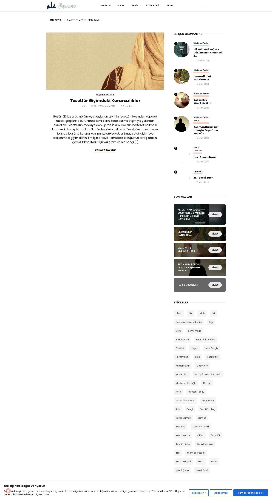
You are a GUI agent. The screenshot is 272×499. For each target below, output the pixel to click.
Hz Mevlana (182, 356)
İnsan (214, 461)
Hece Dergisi (211, 348)
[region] (136, 490)
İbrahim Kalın (183, 444)
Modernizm (182, 374)
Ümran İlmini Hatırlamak (202, 78)
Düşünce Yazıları (105, 95)
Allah (202, 313)
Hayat (194, 348)
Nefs (178, 391)
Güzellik (180, 348)
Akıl (190, 313)
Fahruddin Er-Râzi (205, 339)
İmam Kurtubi (183, 461)
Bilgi (211, 322)
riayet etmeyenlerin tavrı (83, 20)
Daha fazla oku (105, 150)
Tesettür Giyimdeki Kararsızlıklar (105, 100)
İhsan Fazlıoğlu (205, 444)
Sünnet (202, 418)
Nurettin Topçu (196, 391)
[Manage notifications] (8, 490)
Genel (170, 5)
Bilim (178, 330)
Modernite (202, 365)
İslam (120, 5)
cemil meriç (194, 330)
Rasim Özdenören (185, 400)
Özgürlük (215, 435)
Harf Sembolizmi (204, 157)
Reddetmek (221, 492)
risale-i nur (208, 400)
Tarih (135, 5)
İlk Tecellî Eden (203, 177)
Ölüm (200, 435)
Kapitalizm (212, 356)
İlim (178, 452)
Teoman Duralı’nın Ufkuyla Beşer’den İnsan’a (205, 130)
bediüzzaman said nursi (189, 322)
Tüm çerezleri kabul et (251, 492)
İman (201, 461)
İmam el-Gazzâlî (196, 452)
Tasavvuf (197, 151)
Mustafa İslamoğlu (186, 383)
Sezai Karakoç (207, 409)
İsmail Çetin (182, 470)
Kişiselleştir (198, 492)
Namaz (207, 383)
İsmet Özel (202, 470)
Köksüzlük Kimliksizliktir (202, 102)
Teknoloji (180, 426)
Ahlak (179, 313)
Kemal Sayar (183, 365)
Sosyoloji (152, 5)
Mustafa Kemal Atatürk (208, 374)
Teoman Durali (201, 426)
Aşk (213, 313)
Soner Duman (183, 418)
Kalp (197, 356)
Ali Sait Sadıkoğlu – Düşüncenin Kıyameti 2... (207, 52)
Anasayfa (105, 5)
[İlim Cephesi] (61, 5)
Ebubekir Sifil (182, 339)
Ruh (178, 409)
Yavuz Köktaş (183, 435)
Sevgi (190, 409)
